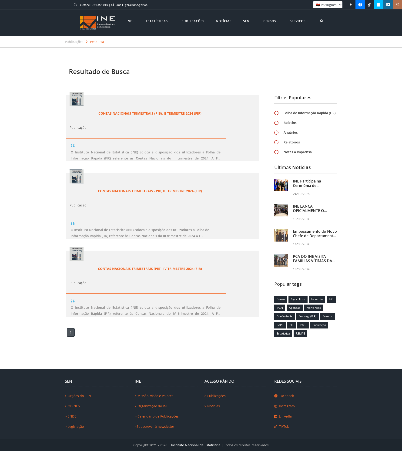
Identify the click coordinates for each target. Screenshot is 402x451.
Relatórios (292, 142)
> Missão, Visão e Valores (154, 396)
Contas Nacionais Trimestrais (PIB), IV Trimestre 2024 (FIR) (150, 268)
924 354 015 (100, 5)
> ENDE (70, 416)
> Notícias (212, 406)
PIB (291, 325)
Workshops (313, 308)
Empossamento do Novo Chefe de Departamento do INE (315, 236)
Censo (281, 299)
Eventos (327, 316)
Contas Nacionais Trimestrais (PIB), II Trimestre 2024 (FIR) (149, 113)
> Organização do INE (151, 406)
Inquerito (317, 299)
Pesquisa (97, 42)
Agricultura (298, 299)
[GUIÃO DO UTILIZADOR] (350, 4)
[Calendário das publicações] (378, 4)
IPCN (280, 308)
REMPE (300, 333)
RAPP (280, 325)
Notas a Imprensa (298, 152)
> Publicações (215, 396)
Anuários (291, 132)
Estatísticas (157, 21)
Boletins (290, 122)
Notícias (223, 21)
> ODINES (72, 406)
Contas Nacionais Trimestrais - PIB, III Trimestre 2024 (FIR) (150, 191)
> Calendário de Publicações (157, 416)
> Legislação (74, 426)
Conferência (284, 316)
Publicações (192, 21)
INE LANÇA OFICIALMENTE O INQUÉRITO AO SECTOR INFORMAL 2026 (314, 213)
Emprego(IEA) (307, 316)
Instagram (286, 406)
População (319, 325)
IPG (331, 299)
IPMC (303, 325)
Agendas (294, 308)
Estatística (283, 333)
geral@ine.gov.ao (136, 5)
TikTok (283, 426)
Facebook (286, 396)
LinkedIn (285, 416)
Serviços (298, 21)
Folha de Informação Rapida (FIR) (309, 113)
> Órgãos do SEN (78, 396)
